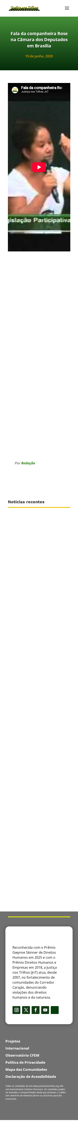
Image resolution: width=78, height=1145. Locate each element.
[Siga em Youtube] (45, 1010)
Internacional (17, 1048)
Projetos (12, 1041)
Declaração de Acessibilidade (30, 1076)
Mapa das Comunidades (26, 1069)
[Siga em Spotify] (55, 1010)
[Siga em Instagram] (16, 1010)
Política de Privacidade (25, 1062)
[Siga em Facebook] (36, 1010)
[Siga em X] (26, 1010)
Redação (28, 463)
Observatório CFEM (22, 1055)
